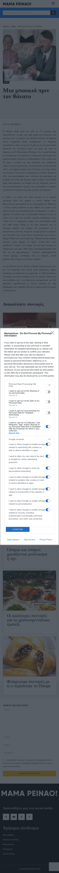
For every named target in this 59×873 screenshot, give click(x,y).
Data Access (29, 539)
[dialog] (29, 436)
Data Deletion (13, 539)
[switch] (48, 391)
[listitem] (29, 385)
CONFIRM (17, 529)
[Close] (53, 333)
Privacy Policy (46, 539)
